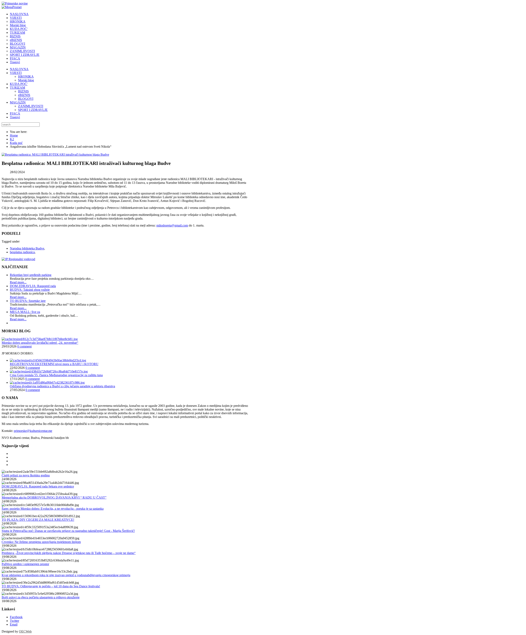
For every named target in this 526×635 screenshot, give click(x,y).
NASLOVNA (19, 69)
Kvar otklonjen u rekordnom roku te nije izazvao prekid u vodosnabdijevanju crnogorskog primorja (66, 575)
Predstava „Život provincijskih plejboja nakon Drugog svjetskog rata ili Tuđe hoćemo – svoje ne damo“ (69, 553)
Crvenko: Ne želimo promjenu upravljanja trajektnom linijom (41, 542)
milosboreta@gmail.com (172, 225)
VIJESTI (16, 73)
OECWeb (25, 631)
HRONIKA (26, 76)
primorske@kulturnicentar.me (33, 431)
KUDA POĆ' (19, 84)
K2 (12, 139)
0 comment (24, 346)
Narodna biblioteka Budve (27, 248)
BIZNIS (23, 91)
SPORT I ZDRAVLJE (33, 110)
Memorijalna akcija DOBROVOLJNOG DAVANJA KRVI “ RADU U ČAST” (54, 497)
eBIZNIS (24, 95)
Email (13, 624)
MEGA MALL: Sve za (25, 312)
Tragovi (15, 117)
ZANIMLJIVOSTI (30, 106)
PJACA (15, 113)
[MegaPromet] (12, 7)
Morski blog (26, 80)
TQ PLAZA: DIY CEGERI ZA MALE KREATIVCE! (38, 519)
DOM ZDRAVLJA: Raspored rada (33, 286)
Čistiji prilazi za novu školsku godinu (26, 475)
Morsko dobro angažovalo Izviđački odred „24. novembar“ (40, 342)
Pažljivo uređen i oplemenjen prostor (25, 564)
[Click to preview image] (55, 154)
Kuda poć (16, 143)
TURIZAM (17, 87)
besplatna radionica (22, 252)
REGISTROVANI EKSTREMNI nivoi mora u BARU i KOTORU (54, 364)
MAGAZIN (18, 102)
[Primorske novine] (15, 3)
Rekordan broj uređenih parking (30, 275)
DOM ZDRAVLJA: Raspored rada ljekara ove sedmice (38, 486)
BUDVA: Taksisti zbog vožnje (30, 289)
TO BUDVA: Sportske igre (28, 301)
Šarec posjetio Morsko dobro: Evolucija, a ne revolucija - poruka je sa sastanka (53, 508)
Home (14, 135)
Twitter (14, 620)
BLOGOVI (25, 98)
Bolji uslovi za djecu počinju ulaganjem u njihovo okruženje (41, 597)
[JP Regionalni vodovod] (18, 259)
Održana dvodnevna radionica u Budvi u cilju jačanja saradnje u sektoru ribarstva (62, 386)
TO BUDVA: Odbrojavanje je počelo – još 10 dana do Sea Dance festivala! (51, 586)
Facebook (16, 617)
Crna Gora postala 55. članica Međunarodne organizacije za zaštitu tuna (56, 375)
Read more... (18, 282)
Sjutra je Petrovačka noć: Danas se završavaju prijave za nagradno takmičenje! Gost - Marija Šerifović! (68, 531)
